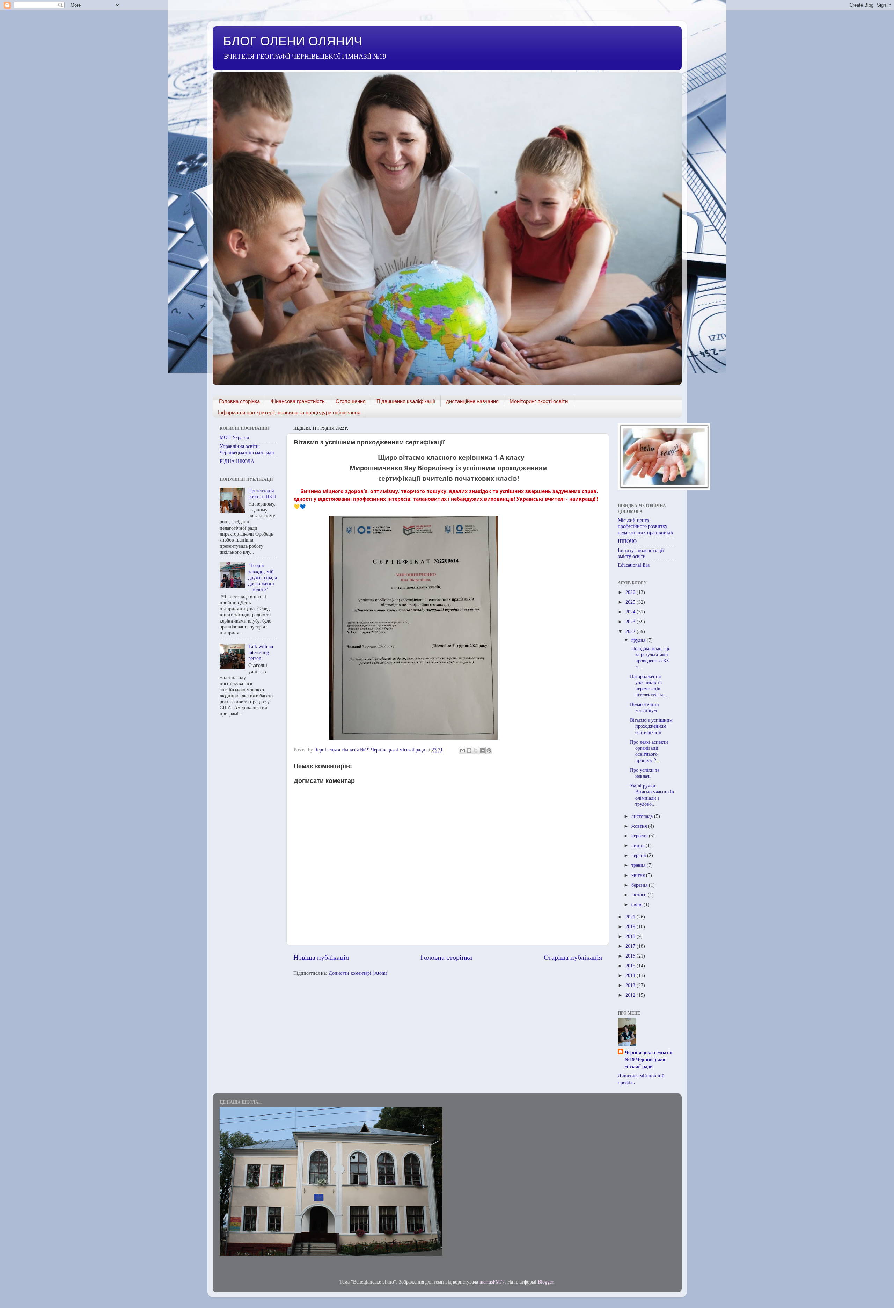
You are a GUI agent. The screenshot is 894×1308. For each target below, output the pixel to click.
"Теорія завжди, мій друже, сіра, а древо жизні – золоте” (262, 577)
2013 (631, 985)
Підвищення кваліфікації (405, 401)
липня (638, 845)
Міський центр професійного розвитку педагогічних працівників (645, 526)
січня (637, 904)
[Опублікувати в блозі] (469, 750)
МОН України (234, 437)
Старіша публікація (573, 957)
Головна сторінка (239, 401)
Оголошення (351, 401)
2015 (631, 965)
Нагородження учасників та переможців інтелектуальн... (649, 685)
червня (639, 855)
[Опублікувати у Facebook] (482, 750)
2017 (631, 946)
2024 (631, 612)
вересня (640, 835)
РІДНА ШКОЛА (237, 461)
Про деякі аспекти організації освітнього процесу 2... (649, 751)
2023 (631, 621)
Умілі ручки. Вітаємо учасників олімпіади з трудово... (652, 795)
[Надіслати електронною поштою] (462, 750)
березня (640, 885)
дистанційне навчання (472, 401)
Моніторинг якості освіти (539, 401)
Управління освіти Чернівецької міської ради (247, 449)
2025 (631, 602)
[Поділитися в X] (475, 750)
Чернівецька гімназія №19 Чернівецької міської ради (649, 1059)
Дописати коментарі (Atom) (358, 973)
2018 (631, 936)
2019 (631, 926)
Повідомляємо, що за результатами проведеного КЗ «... (650, 657)
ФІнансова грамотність (298, 401)
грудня (639, 640)
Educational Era (634, 565)
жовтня (639, 826)
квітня (638, 875)
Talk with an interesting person (260, 652)
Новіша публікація (321, 957)
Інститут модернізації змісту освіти (641, 553)
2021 (631, 917)
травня (639, 865)
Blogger (545, 1282)
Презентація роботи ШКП (262, 493)
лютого (639, 895)
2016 (631, 956)
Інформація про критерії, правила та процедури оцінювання (289, 412)
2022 (631, 631)
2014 (631, 975)
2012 (631, 995)
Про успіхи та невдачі (644, 773)
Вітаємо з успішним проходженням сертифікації (651, 726)
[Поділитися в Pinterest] (488, 750)
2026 (631, 592)
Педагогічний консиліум (644, 707)
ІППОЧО (627, 541)
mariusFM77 (492, 1282)
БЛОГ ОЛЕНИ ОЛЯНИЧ (292, 41)
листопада (642, 816)
